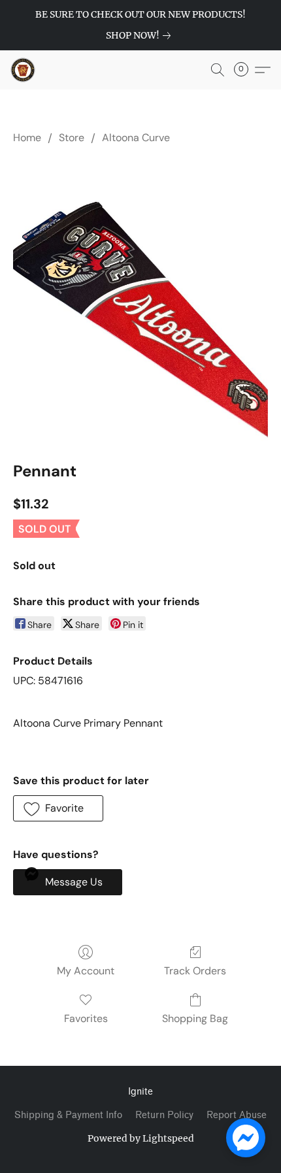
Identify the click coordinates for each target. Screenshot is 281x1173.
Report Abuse (237, 1115)
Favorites (86, 1018)
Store (71, 137)
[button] (23, 70)
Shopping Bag (195, 1018)
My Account (85, 971)
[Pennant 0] (140, 300)
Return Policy (164, 1115)
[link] (141, 35)
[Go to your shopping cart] (245, 69)
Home (27, 137)
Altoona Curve (136, 137)
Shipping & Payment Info (68, 1115)
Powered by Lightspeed (141, 1138)
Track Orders (195, 971)
